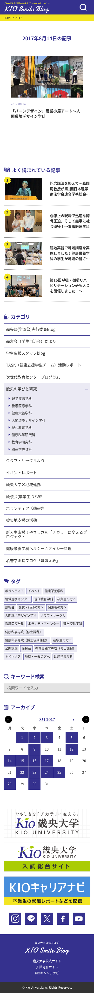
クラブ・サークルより (25, 461)
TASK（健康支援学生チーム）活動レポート (43, 365)
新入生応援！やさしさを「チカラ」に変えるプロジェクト (46, 534)
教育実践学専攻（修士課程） (55, 648)
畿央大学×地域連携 (23, 484)
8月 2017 (47, 719)
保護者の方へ (57, 607)
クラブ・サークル (53, 615)
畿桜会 (9, 607)
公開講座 (11, 648)
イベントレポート (21, 473)
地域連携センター (17, 599)
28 (10, 784)
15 (22, 760)
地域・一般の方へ (37, 656)
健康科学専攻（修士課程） (24, 632)
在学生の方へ (62, 640)
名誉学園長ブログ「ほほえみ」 (33, 561)
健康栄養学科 (22, 413)
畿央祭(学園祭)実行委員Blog (30, 329)
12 (72, 749)
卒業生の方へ (66, 599)
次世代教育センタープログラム (33, 377)
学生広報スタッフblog (25, 353)
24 (47, 772)
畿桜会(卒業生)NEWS (24, 497)
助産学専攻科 (22, 449)
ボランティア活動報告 (25, 508)
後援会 (26, 648)
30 (34, 784)
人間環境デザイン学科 (28, 420)
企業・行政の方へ (31, 607)
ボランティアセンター (43, 623)
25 (59, 772)
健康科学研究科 (23, 435)
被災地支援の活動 (21, 520)
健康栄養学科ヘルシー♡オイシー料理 (39, 548)
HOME (8, 17)
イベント (34, 590)
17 (47, 760)
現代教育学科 (22, 427)
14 (10, 760)
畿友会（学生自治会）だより (31, 341)
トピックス (13, 656)
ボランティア (14, 590)
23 (34, 772)
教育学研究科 (22, 442)
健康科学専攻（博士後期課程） (27, 640)
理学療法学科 (22, 398)
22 (22, 772)
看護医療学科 (22, 406)
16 (34, 760)
